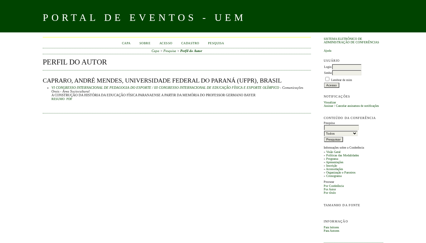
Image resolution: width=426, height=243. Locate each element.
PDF (69, 99)
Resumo (58, 99)
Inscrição (331, 165)
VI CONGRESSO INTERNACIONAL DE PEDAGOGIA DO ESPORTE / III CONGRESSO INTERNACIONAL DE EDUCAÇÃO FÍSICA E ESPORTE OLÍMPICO (165, 87)
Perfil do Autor (191, 51)
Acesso (165, 43)
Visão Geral (333, 152)
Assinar (328, 105)
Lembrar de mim (341, 80)
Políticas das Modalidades (342, 155)
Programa (332, 158)
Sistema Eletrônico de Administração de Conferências (351, 40)
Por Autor (330, 189)
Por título (330, 192)
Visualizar (330, 102)
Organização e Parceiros (341, 172)
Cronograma (333, 176)
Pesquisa (216, 43)
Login (328, 67)
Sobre (145, 43)
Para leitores (331, 227)
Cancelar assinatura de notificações (357, 105)
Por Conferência (334, 186)
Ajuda (327, 50)
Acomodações (334, 169)
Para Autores (331, 230)
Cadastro (190, 43)
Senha (328, 72)
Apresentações (334, 162)
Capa (126, 43)
